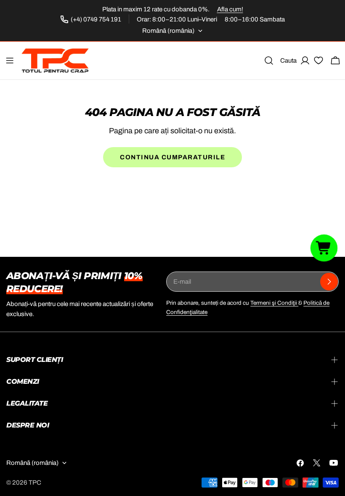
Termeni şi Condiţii (274, 303)
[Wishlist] (318, 61)
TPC (35, 482)
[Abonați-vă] (329, 281)
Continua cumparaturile (172, 157)
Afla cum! (230, 9)
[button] (324, 248)
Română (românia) (168, 30)
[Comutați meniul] (9, 60)
